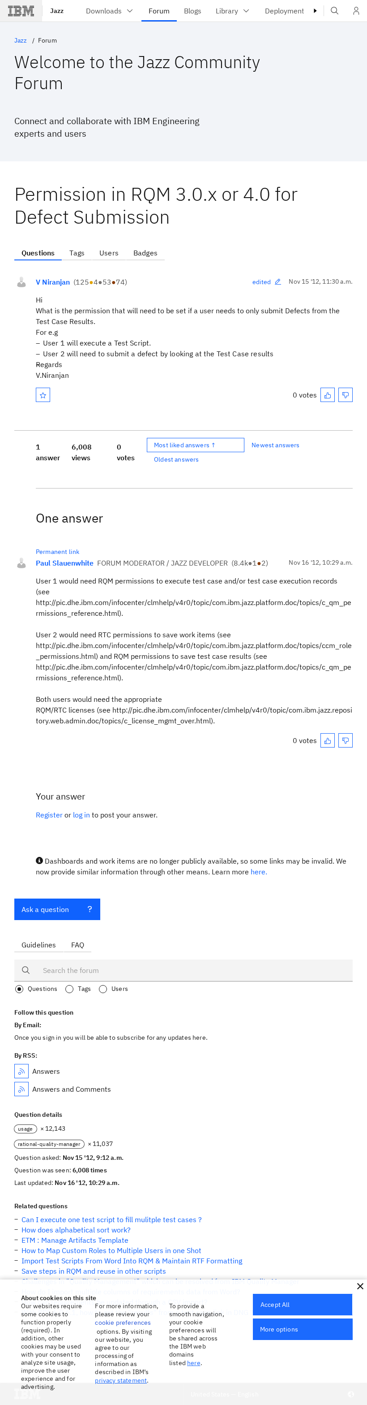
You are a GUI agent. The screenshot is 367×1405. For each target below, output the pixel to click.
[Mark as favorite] (43, 395)
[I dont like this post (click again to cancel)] (345, 395)
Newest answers (275, 445)
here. (259, 871)
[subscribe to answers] (21, 1071)
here (194, 1363)
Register (49, 814)
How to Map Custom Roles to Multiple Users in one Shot (111, 1250)
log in (81, 814)
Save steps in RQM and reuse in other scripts (93, 1271)
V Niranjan (53, 281)
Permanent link (57, 552)
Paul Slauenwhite (65, 562)
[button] (360, 1286)
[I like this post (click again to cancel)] (327, 395)
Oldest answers (176, 459)
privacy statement (121, 1380)
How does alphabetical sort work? (76, 1229)
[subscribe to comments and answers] (21, 1089)
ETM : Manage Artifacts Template (74, 1240)
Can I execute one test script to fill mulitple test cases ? (111, 1219)
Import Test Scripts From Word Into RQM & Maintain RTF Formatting (131, 1260)
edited (261, 282)
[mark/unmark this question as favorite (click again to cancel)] (43, 395)
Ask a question (45, 909)
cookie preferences (123, 1323)
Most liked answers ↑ (185, 445)
